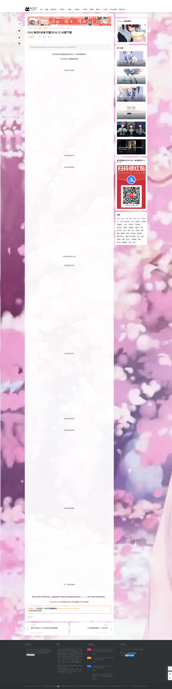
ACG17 (31, 608)
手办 (133, 230)
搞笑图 (123, 233)
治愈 (138, 236)
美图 (69, 9)
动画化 (137, 227)
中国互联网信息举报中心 (89, 686)
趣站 (97, 9)
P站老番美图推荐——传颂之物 (97, 628)
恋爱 (129, 230)
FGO (130, 218)
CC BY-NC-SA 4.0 (65, 660)
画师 (123, 239)
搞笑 (118, 233)
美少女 (128, 239)
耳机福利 (134, 239)
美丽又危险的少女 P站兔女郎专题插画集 (44, 628)
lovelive (143, 218)
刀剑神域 (137, 224)
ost (118, 221)
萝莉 (139, 239)
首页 (35, 28)
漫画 (142, 236)
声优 (124, 230)
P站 (75, 54)
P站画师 (45, 28)
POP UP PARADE (125, 221)
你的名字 (131, 224)
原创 (141, 227)
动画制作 (131, 227)
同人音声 (119, 230)
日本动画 (132, 233)
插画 (142, 230)
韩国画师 (124, 242)
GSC (135, 218)
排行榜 (137, 230)
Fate (126, 218)
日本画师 (139, 233)
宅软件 (62, 9)
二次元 (125, 224)
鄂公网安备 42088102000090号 (69, 686)
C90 (122, 218)
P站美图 (143, 221)
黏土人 (134, 242)
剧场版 (125, 227)
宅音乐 (77, 9)
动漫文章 (53, 9)
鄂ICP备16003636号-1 (49, 686)
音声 (130, 242)
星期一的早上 (120, 236)
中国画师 (119, 224)
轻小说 (119, 242)
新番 (127, 233)
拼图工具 (122, 9)
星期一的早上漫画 (130, 236)
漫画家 (119, 239)
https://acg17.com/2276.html (68, 608)
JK (138, 218)
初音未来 (119, 227)
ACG (118, 218)
